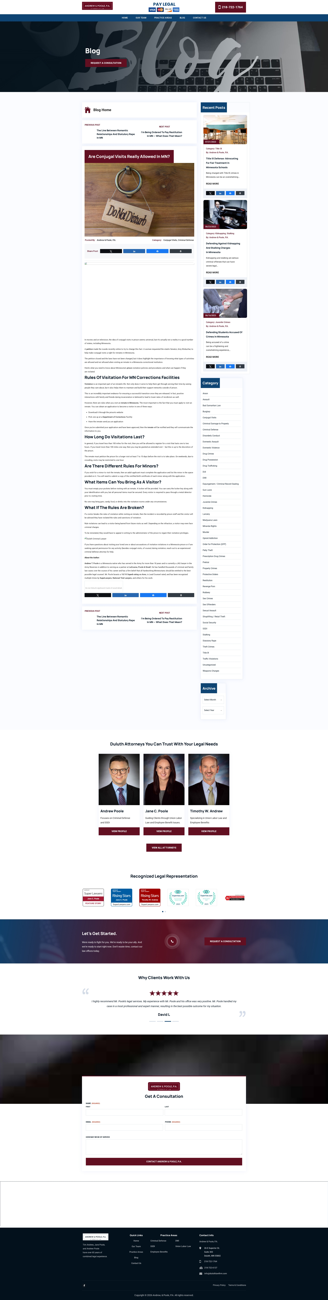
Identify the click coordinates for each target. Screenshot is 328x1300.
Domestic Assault (211, 441)
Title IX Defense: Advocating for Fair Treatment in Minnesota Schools (222, 163)
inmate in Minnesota (130, 403)
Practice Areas (163, 18)
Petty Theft (208, 550)
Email (93, 1127)
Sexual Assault (209, 610)
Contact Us (199, 18)
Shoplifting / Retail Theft (214, 616)
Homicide (207, 496)
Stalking (230, 233)
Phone (172, 1127)
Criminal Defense (186, 240)
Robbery (206, 592)
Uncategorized (209, 665)
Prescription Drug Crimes (214, 556)
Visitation (89, 384)
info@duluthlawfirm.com (215, 1278)
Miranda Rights (210, 526)
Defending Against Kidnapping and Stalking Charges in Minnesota (223, 248)
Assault (206, 399)
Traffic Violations (210, 659)
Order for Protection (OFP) (214, 544)
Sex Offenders (209, 604)
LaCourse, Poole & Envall (140, 567)
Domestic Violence (211, 448)
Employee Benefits (159, 1256)
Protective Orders (210, 574)
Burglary (206, 411)
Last (167, 1112)
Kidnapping (220, 233)
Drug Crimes (208, 454)
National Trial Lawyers (122, 578)
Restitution (207, 580)
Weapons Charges (211, 671)
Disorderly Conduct (211, 435)
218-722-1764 (232, 7)
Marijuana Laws (210, 520)
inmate (150, 427)
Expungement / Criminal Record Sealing (221, 484)
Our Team (141, 18)
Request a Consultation (106, 63)
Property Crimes (210, 568)
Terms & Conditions (237, 1290)
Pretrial (206, 562)
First (88, 1112)
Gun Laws (207, 490)
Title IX (218, 148)
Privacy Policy (219, 1290)
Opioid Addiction (210, 538)
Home (125, 18)
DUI (204, 472)
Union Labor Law (183, 1251)
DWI (204, 478)
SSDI (205, 628)
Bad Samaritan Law (212, 405)
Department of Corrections (114, 417)
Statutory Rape (209, 640)
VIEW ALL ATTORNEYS (164, 847)
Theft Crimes (208, 647)
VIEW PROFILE (119, 831)
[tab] (162, 911)
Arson (205, 393)
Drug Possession (210, 460)
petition (89, 349)
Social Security (209, 622)
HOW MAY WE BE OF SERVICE (98, 1142)
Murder (206, 532)
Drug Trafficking (210, 466)
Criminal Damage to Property (216, 423)
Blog (182, 18)
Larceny (206, 514)
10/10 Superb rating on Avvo (133, 574)
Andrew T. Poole (92, 563)
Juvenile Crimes (222, 322)
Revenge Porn (209, 586)
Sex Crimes (208, 598)
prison (129, 368)
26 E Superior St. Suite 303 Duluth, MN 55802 (212, 1257)
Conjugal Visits (170, 240)
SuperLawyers (106, 578)
